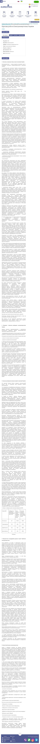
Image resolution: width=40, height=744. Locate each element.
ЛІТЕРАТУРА (5, 37)
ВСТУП (15, 35)
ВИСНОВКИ (21, 35)
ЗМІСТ (11, 35)
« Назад (3, 28)
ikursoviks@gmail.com (34, 4)
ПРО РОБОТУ (5, 35)
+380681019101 (33, 6)
